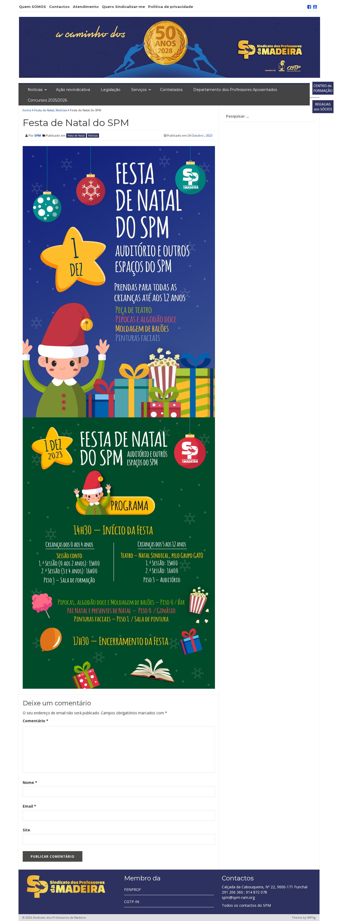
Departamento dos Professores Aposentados (235, 89)
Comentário (35, 720)
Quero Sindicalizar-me (123, 6)
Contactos (59, 6)
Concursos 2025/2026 (47, 100)
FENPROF (132, 889)
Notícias (35, 89)
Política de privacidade (170, 6)
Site (26, 829)
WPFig (311, 917)
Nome (30, 782)
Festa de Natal (44, 110)
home (27, 110)
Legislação (110, 89)
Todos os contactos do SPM (246, 905)
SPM (37, 135)
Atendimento (86, 6)
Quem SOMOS (32, 6)
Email (29, 806)
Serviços (139, 89)
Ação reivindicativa (73, 89)
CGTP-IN (131, 901)
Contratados (171, 89)
